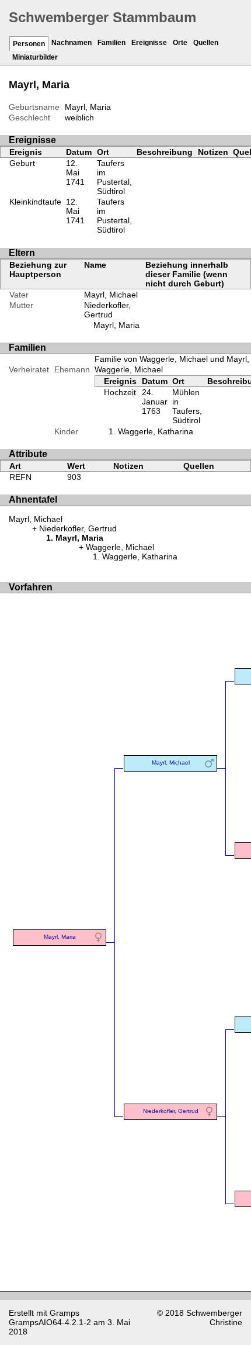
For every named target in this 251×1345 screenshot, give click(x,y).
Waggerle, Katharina (155, 431)
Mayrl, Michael (111, 294)
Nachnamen (71, 43)
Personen (29, 44)
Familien (111, 43)
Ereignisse (149, 43)
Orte (180, 43)
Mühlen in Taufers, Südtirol (187, 406)
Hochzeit (120, 392)
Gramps (64, 1313)
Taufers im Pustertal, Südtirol (114, 177)
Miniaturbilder (35, 57)
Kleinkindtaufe (35, 201)
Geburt (22, 163)
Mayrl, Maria (116, 325)
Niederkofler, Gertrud (107, 309)
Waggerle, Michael (129, 369)
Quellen (205, 43)
